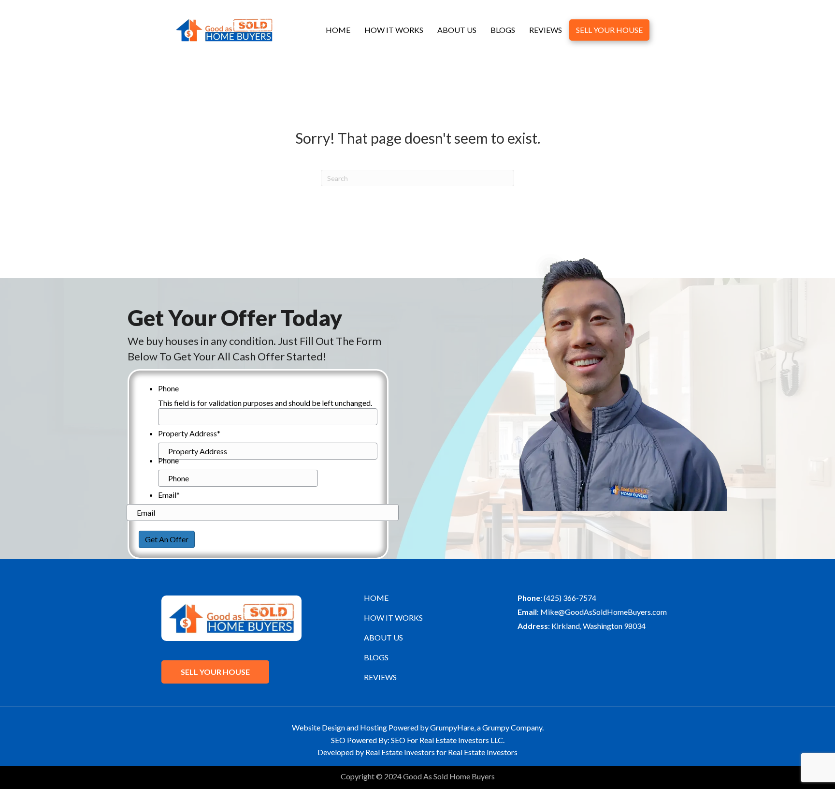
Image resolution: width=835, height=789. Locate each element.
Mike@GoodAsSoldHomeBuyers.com (603, 611)
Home (338, 29)
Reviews (545, 29)
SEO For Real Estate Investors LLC (447, 739)
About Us (456, 29)
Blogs (502, 29)
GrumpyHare (452, 727)
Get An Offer (166, 539)
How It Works (393, 29)
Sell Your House (609, 29)
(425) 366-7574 (570, 597)
